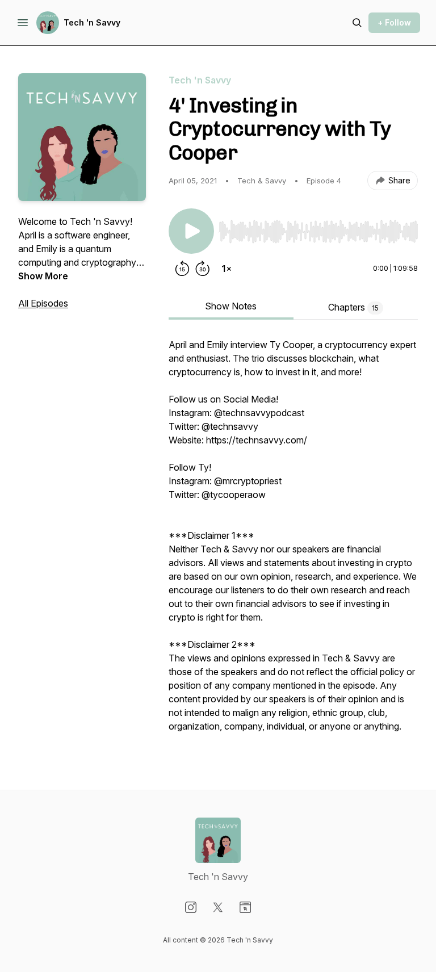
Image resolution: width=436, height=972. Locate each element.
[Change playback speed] (226, 268)
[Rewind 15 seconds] (182, 268)
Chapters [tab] (353, 307)
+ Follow (394, 22)
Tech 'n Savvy (92, 22)
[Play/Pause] (191, 231)
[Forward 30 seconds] (203, 268)
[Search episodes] (357, 23)
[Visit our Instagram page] (190, 907)
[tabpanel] (293, 541)
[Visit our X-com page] (218, 907)
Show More (43, 276)
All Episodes (43, 303)
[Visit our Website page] (245, 907)
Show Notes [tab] (231, 306)
